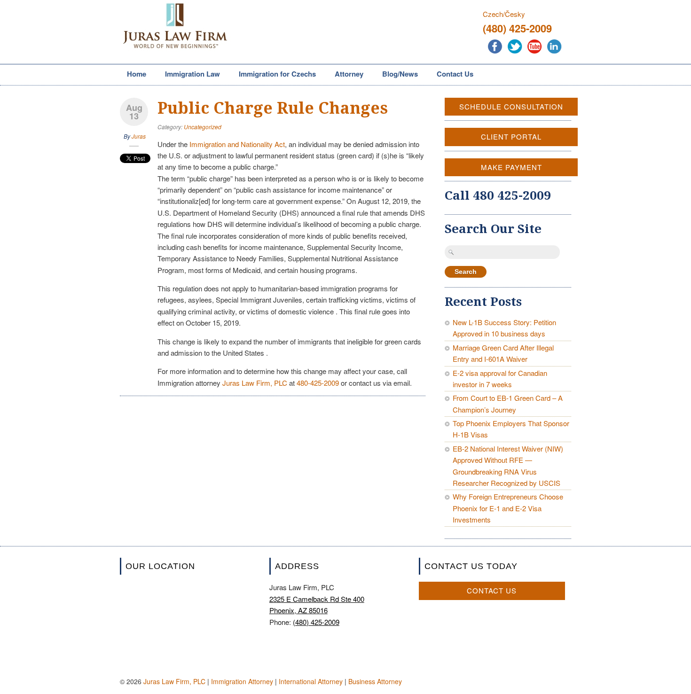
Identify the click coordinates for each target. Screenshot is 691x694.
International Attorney (311, 681)
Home (136, 74)
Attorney (345, 75)
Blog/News (400, 74)
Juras (139, 136)
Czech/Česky (504, 14)
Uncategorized (202, 127)
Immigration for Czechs (274, 75)
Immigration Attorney (242, 681)
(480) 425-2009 (517, 28)
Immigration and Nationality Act (237, 144)
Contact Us (455, 74)
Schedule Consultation (511, 106)
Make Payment (511, 167)
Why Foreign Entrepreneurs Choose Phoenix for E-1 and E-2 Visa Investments (508, 507)
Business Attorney (375, 681)
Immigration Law (189, 75)
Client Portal (511, 136)
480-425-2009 (318, 383)
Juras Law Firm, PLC (254, 383)
